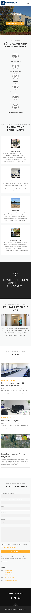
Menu (28, 3)
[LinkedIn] (19, 598)
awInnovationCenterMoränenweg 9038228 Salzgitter (9, 572)
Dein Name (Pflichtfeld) (8, 493)
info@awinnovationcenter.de (11, 580)
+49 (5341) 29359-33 (9, 577)
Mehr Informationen (15, 23)
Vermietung (14, 380)
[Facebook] (11, 598)
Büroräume (4, 417)
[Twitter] (15, 598)
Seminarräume (5, 380)
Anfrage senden (15, 29)
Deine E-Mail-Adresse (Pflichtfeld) (11, 499)
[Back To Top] (15, 605)
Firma (3, 506)
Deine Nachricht (6, 526)
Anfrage (3, 519)
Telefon (3, 512)
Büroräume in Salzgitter (10, 420)
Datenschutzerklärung (9, 547)
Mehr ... (15, 471)
